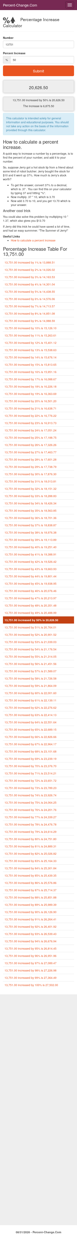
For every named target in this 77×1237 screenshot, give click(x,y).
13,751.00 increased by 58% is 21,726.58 (30, 678)
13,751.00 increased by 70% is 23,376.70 (30, 766)
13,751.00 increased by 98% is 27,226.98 (30, 970)
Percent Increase (14, 53)
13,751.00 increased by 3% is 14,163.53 (30, 277)
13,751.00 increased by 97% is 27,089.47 (30, 963)
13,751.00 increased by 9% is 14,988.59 (30, 321)
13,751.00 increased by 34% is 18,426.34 (30, 503)
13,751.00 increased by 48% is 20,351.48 (30, 605)
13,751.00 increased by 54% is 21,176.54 (30, 649)
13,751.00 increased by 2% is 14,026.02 (30, 270)
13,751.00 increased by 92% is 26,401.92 (30, 926)
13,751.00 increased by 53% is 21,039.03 (30, 642)
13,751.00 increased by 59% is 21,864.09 (30, 686)
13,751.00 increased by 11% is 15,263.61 (30, 335)
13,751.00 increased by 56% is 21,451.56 (30, 664)
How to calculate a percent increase (33, 240)
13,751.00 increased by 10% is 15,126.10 (30, 328)
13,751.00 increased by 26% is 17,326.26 (30, 445)
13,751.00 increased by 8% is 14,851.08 (30, 313)
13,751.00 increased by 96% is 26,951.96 (30, 956)
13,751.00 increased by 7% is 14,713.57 (30, 306)
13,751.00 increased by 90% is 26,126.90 (30, 912)
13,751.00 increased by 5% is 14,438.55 (30, 292)
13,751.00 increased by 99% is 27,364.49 (30, 978)
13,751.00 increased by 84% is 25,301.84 (30, 868)
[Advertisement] (38, 1032)
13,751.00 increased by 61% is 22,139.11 (30, 700)
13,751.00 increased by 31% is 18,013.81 (30, 481)
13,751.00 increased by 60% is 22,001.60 (30, 693)
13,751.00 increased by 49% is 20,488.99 (30, 613)
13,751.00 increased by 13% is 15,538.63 (30, 350)
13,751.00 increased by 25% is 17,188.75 (30, 437)
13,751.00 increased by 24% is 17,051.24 (30, 430)
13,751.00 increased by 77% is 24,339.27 (30, 817)
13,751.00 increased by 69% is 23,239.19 (30, 759)
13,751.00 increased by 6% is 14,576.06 (30, 299)
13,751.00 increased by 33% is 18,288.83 (30, 496)
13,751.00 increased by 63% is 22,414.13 (30, 715)
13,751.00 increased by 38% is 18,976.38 (30, 532)
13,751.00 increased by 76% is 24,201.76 (30, 810)
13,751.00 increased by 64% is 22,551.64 (30, 722)
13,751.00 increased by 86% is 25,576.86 (30, 883)
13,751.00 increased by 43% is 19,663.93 (30, 569)
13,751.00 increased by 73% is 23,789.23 (30, 788)
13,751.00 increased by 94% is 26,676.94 (30, 941)
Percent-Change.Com (20, 4)
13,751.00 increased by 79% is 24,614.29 (30, 832)
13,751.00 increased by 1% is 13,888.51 (30, 262)
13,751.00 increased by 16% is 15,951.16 (30, 372)
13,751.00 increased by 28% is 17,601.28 (30, 459)
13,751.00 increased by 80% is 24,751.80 (30, 839)
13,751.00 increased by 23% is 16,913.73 (30, 423)
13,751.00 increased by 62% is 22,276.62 (30, 708)
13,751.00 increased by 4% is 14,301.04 (30, 284)
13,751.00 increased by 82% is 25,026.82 (30, 854)
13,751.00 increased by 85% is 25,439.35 (30, 875)
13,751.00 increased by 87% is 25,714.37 (30, 890)
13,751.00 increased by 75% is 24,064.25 (30, 802)
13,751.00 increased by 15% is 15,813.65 (30, 365)
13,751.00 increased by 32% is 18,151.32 (30, 489)
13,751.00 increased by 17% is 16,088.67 (30, 379)
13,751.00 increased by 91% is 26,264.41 (30, 919)
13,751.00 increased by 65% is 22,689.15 (30, 729)
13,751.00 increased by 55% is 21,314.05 (30, 656)
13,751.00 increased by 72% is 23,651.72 (30, 781)
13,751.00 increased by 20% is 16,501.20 (30, 401)
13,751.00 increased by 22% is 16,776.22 (30, 416)
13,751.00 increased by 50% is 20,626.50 (31, 620)
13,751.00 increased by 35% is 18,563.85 (30, 510)
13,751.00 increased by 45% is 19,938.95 (30, 583)
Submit (38, 70)
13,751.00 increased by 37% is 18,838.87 (30, 525)
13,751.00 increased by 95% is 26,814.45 (30, 948)
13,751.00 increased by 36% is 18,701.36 (30, 518)
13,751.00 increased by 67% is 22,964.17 (30, 744)
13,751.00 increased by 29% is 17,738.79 (30, 467)
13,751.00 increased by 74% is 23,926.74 (30, 795)
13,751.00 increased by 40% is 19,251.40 (30, 547)
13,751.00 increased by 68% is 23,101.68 (30, 751)
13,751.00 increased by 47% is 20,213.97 (30, 598)
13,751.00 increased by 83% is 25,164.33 (30, 861)
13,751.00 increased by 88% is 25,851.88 (30, 897)
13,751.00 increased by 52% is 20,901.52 (30, 635)
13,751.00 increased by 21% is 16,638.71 (30, 408)
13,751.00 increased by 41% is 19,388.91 (30, 554)
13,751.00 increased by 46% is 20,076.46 (30, 591)
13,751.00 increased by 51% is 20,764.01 (30, 627)
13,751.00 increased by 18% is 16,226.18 (30, 386)
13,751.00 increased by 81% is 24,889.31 (30, 846)
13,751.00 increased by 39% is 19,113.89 (30, 540)
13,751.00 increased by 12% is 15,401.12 (30, 343)
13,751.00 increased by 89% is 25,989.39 (30, 905)
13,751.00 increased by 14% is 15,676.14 (30, 357)
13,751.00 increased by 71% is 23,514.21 (30, 773)
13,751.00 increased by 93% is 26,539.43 (30, 934)
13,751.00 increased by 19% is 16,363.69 (30, 394)
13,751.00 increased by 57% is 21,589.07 (30, 671)
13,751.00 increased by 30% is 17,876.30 (30, 474)
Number (8, 38)
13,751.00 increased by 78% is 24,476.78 (30, 824)
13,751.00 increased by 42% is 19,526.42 (30, 562)
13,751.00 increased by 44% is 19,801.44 (30, 576)
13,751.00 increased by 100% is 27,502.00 (31, 985)
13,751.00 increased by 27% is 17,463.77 (30, 452)
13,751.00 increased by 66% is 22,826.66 (30, 737)
